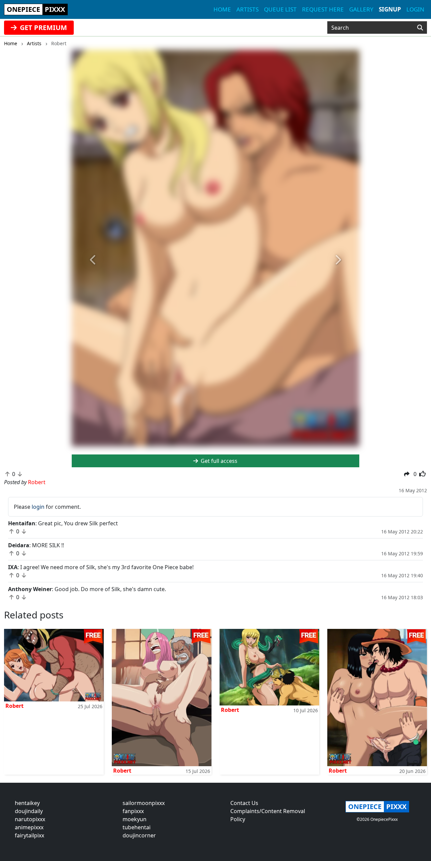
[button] (93, 260)
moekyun (134, 819)
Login (415, 9)
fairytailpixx (29, 835)
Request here (323, 9)
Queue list (280, 9)
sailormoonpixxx (144, 803)
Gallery (361, 9)
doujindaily (29, 811)
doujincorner (139, 835)
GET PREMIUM (42, 27)
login (38, 506)
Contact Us (244, 803)
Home (222, 9)
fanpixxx (133, 811)
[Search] (420, 27)
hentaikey (27, 803)
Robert (14, 706)
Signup (390, 9)
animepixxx (29, 827)
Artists (247, 9)
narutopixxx (30, 819)
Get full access (218, 461)
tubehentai (137, 827)
